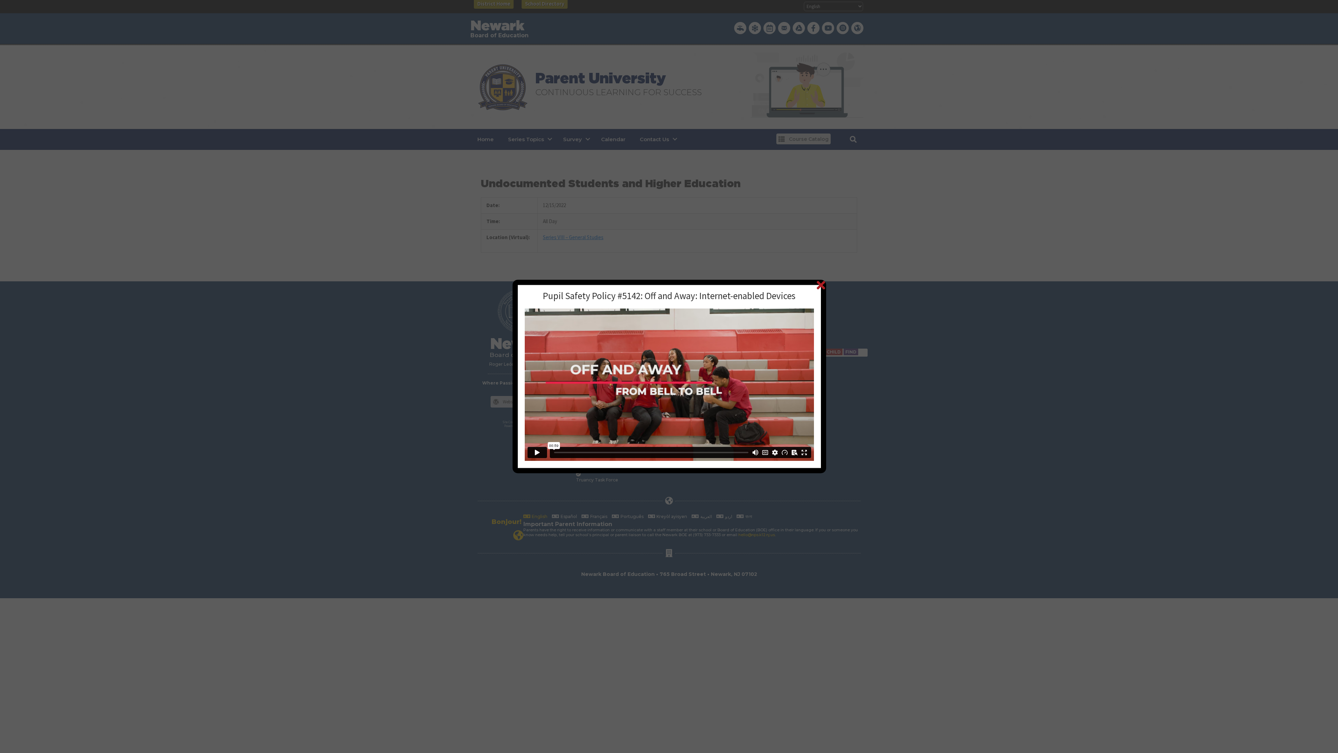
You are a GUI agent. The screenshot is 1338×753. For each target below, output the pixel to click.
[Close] (821, 285)
